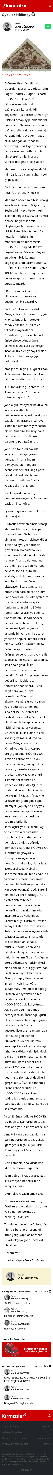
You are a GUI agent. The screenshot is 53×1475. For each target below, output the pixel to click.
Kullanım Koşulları (12, 1432)
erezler (46, 1426)
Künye (46, 1443)
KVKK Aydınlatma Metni (15, 1443)
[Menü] (50, 5)
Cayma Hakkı (42, 1438)
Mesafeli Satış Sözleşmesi (16, 1438)
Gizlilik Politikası (11, 1426)
